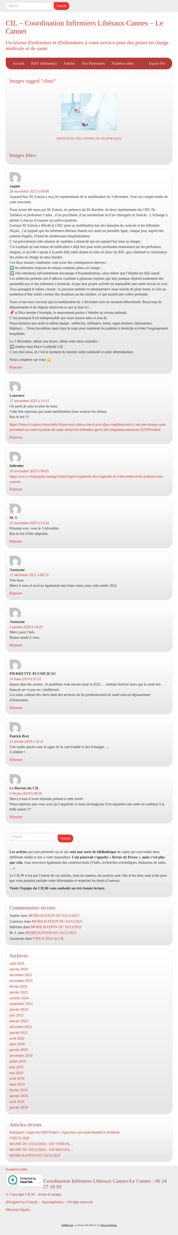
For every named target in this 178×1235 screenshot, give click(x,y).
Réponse (16, 367)
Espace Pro (157, 63)
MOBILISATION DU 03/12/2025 (53, 916)
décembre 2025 (21, 975)
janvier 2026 (19, 969)
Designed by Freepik (22, 1202)
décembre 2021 (21, 1027)
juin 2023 (16, 1015)
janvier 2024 (19, 1009)
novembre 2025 (21, 981)
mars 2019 (17, 1084)
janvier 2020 (19, 1050)
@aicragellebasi (108, 1225)
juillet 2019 (18, 1061)
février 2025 (18, 986)
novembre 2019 (21, 1055)
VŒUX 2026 (19, 1138)
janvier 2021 (19, 1033)
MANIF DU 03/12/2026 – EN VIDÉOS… (41, 1144)
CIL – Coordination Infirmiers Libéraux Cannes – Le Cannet (84, 27)
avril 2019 (17, 1078)
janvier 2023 (19, 1021)
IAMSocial (67, 1225)
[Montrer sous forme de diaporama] (89, 138)
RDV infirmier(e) (44, 63)
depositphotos (52, 1202)
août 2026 (17, 963)
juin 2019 (16, 1067)
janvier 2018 (19, 1107)
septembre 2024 (21, 1004)
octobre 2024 (19, 998)
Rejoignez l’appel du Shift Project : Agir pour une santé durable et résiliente (65, 1132)
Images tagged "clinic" (33, 81)
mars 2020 (17, 1044)
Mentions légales (18, 1210)
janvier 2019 (19, 1096)
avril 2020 (17, 1038)
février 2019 (18, 1090)
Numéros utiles (123, 63)
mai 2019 (16, 1073)
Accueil (18, 63)
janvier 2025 (19, 992)
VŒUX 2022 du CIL (48, 938)
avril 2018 (17, 1102)
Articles (69, 63)
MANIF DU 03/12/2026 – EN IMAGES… (41, 1150)
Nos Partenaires (93, 63)
